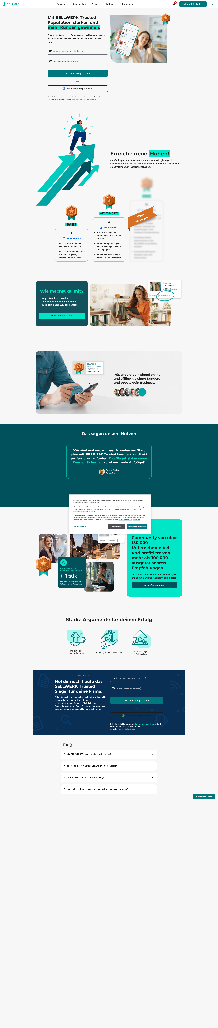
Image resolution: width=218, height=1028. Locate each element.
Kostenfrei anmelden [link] (154, 585)
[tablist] (96, 4)
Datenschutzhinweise (125, 520)
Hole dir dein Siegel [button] (61, 315)
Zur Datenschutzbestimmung (82, 97)
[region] (110, 514)
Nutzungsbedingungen (88, 99)
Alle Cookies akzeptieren (137, 526)
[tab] (62, 4)
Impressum (136, 520)
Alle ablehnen (116, 526)
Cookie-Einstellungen (80, 526)
